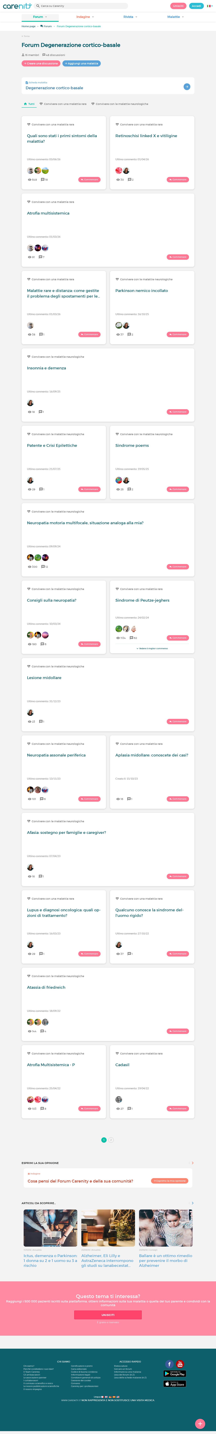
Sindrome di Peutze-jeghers (142, 600)
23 (33, 721)
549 (34, 179)
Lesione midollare (44, 677)
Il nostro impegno (32, 1389)
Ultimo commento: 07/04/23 (43, 855)
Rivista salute (120, 1366)
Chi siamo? (28, 1366)
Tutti (31, 104)
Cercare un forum (123, 1369)
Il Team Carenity (31, 1372)
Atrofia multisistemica (48, 213)
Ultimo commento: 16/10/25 (132, 314)
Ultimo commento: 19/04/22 (132, 1088)
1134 (123, 638)
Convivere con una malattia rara (65, 104)
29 (33, 489)
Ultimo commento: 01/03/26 (43, 236)
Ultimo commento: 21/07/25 (43, 468)
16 (121, 799)
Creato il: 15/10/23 (126, 778)
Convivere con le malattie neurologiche (122, 104)
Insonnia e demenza (46, 368)
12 (46, 566)
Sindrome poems (132, 445)
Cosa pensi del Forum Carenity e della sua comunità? (80, 1181)
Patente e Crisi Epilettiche (52, 445)
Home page (28, 26)
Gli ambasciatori (31, 1374)
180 (34, 644)
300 (34, 566)
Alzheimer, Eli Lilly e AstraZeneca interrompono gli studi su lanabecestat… (107, 1260)
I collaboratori (30, 1380)
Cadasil (122, 1064)
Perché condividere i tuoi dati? (38, 1369)
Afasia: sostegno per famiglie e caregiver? (66, 832)
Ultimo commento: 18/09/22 (43, 1010)
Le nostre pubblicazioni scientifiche (41, 1386)
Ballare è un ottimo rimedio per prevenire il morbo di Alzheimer (165, 1260)
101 (34, 799)
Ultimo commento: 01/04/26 (132, 159)
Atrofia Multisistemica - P (51, 1064)
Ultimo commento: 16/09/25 (43, 391)
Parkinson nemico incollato (141, 290)
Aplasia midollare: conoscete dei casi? (151, 755)
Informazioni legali (80, 1374)
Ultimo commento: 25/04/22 (43, 1088)
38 (33, 334)
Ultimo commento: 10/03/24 (43, 623)
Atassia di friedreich (46, 987)
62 (135, 638)
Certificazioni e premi (81, 1366)
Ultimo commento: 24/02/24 (132, 617)
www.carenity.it (71, 1400)
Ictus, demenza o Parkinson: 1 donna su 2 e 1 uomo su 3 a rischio (50, 1260)
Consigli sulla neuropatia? (51, 600)
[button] (40, 18)
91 (33, 257)
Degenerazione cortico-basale (54, 88)
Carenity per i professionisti (84, 1386)
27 (122, 1108)
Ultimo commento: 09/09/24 (43, 546)
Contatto (75, 1383)
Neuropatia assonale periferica (56, 755)
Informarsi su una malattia (127, 1372)
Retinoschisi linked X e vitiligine (146, 135)
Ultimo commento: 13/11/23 (43, 778)
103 (34, 1108)
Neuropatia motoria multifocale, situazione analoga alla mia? (85, 523)
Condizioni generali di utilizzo (86, 1377)
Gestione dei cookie (81, 1380)
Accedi (196, 6)
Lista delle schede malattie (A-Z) (130, 1377)
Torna (26, 36)
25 (122, 489)
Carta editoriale (79, 1369)
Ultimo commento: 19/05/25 (132, 468)
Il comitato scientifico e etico (38, 1383)
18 (46, 179)
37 (122, 334)
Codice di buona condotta (84, 1372)
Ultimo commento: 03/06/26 (43, 159)
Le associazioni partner (34, 1377)
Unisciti (178, 6)
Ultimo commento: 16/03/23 (43, 933)
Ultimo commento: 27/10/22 (132, 933)
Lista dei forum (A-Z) (124, 1374)
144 (34, 1031)
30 (122, 179)
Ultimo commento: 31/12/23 (43, 701)
